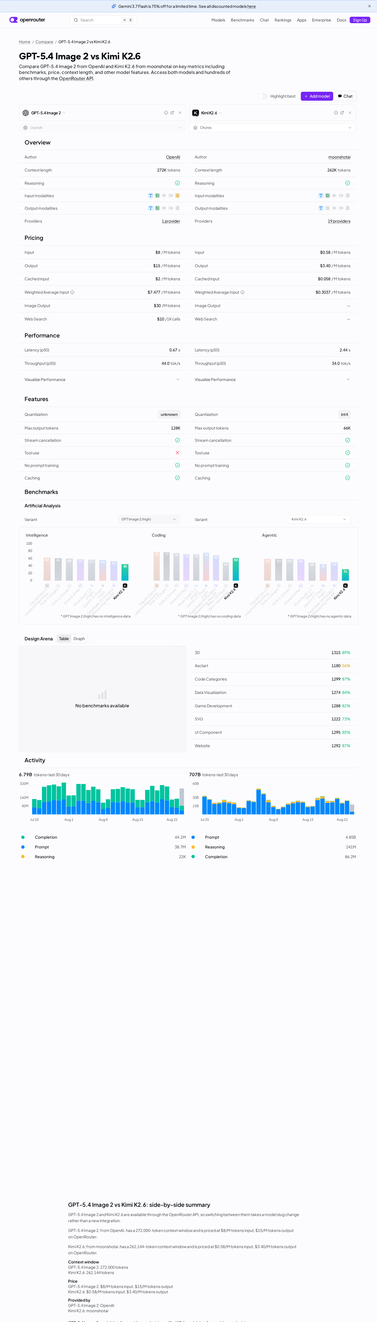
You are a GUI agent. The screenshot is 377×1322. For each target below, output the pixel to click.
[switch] (277, 96)
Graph (79, 638)
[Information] (166, 112)
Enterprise (321, 19)
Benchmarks (242, 19)
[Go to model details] (172, 112)
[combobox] (102, 127)
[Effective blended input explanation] (72, 292)
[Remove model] (180, 113)
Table (64, 638)
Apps (301, 19)
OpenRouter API (76, 78)
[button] (102, 837)
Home (24, 41)
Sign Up (360, 19)
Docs (341, 19)
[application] (78, 581)
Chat (264, 19)
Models (218, 19)
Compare (44, 41)
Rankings (283, 19)
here (251, 6)
